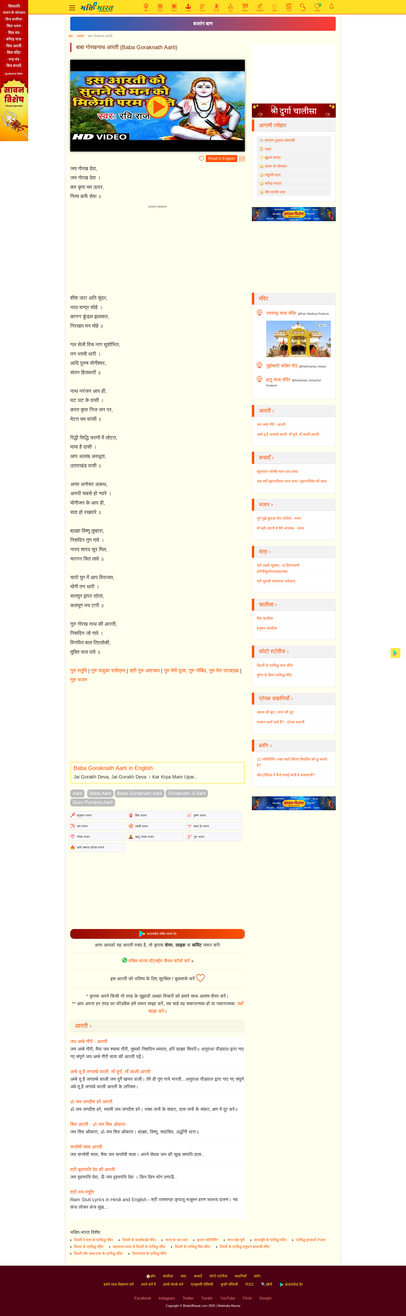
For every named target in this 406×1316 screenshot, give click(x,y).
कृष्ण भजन (200, 815)
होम (71, 36)
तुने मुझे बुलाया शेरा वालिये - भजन (279, 518)
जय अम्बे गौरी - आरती (88, 1041)
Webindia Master (229, 1306)
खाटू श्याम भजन (144, 837)
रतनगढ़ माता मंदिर (281, 313)
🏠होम (150, 1276)
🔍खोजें (266, 1284)
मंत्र (183, 1276)
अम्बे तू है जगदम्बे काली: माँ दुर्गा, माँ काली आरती (110, 1071)
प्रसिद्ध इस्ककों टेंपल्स (310, 1240)
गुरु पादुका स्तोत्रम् (108, 671)
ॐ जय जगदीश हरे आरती (91, 1101)
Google (265, 1298)
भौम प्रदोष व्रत (275, 192)
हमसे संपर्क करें (173, 1284)
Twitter (188, 1298)
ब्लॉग (257, 1276)
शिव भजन (141, 815)
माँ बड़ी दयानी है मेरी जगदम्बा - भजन (280, 528)
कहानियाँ (240, 1276)
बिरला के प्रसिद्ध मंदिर (88, 1247)
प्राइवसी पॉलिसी (202, 1284)
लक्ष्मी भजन (141, 826)
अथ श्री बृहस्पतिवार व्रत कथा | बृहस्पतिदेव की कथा (292, 481)
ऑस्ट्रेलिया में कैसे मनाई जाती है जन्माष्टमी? (286, 775)
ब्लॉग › (265, 745)
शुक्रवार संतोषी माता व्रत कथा (277, 472)
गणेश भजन (83, 837)
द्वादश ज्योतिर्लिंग (207, 1240)
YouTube (227, 1298)
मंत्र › (265, 551)
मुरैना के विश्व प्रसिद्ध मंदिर (274, 675)
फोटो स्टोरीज (218, 1276)
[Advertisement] (157, 723)
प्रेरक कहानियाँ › (276, 698)
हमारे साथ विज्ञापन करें (119, 1284)
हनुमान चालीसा (267, 628)
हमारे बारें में (148, 1284)
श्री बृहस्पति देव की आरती (92, 1169)
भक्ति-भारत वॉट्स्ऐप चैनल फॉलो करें (159, 960)
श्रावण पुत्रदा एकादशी (280, 140)
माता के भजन (201, 826)
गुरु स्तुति (78, 671)
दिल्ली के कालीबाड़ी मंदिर (139, 1240)
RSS (250, 1284)
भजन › (266, 504)
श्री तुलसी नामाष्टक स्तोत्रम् (276, 581)
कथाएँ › (266, 457)
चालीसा (168, 1276)
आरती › (83, 1025)
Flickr (247, 1298)
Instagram (167, 1298)
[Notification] (331, 6)
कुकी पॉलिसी (229, 1284)
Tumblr (207, 1298)
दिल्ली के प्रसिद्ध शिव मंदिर (192, 1247)
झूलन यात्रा (273, 158)
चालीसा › (268, 604)
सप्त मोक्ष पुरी (236, 1240)
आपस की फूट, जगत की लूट (275, 712)
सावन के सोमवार (276, 166)
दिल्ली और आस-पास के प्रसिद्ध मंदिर (98, 1254)
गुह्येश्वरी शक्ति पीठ (282, 365)
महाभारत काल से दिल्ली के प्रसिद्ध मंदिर (139, 1247)
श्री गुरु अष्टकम (145, 671)
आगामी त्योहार (272, 125)
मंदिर (263, 298)
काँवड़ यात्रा (273, 183)
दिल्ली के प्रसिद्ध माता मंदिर (275, 665)
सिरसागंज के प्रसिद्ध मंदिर (149, 1254)
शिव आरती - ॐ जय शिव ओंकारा (98, 1124)
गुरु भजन (78, 680)
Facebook (142, 1298)
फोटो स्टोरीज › (274, 651)
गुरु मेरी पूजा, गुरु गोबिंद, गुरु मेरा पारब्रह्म (201, 671)
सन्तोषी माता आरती (86, 1146)
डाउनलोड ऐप (293, 1284)
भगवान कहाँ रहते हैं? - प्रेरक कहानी (280, 722)
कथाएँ (198, 1276)
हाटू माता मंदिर (278, 379)
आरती (80, 36)
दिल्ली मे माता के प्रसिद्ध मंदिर (93, 1240)
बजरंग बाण (203, 24)
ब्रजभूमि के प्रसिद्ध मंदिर (270, 1240)
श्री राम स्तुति (82, 1192)
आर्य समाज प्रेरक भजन (90, 847)
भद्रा (268, 149)
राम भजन (82, 826)
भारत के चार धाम (176, 1240)
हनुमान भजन (84, 815)
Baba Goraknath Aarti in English (113, 768)
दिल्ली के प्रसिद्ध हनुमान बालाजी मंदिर (245, 1247)
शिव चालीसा (265, 618)
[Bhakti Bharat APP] (395, 653)
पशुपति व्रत (273, 175)
